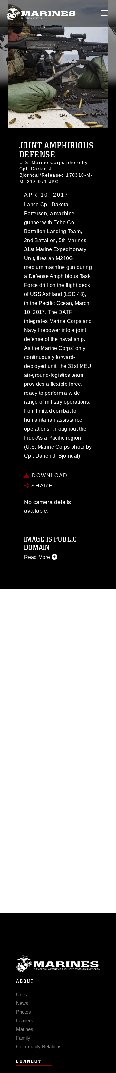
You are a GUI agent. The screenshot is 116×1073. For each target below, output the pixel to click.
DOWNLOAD (49, 475)
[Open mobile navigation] (104, 13)
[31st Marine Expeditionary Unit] (41, 13)
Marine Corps (58, 963)
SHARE (41, 485)
